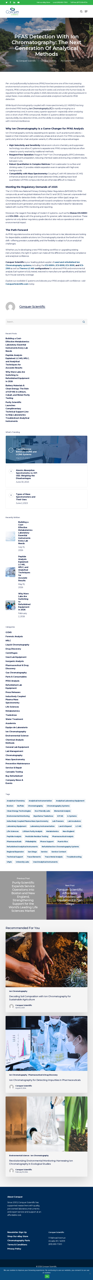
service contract (58, 852)
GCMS (9, 632)
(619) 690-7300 (55, 1244)
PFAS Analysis (12, 681)
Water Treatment (14, 719)
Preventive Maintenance (18, 763)
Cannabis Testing (14, 772)
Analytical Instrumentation (40, 801)
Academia (11, 723)
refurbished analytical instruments (22, 847)
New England (68, 831)
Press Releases (13, 692)
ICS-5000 (60, 265)
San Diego (32, 852)
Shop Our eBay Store (17, 1236)
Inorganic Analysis (15, 661)
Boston (10, 806)
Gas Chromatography (16, 672)
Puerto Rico (63, 841)
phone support (47, 841)
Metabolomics (13, 711)
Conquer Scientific (27, 61)
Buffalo (20, 806)
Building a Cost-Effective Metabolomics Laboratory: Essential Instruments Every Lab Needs (17, 344)
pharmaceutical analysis (62, 836)
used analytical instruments (45, 862)
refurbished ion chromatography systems (60, 847)
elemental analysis (62, 811)
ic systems (72, 816)
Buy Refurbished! (14, 776)
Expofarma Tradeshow (43, 816)
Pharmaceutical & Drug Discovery (17, 667)
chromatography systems (58, 806)
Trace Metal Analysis (54, 857)
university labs (22, 862)
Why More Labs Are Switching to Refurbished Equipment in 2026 (17, 377)
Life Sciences (12, 707)
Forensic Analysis (14, 636)
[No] (90, 1273)
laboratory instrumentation (42, 826)
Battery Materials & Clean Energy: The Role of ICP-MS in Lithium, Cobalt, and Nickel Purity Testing (18, 391)
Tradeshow (11, 715)
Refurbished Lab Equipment (14, 686)
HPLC (8, 640)
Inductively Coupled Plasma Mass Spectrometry (16, 699)
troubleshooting (74, 857)
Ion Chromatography (46, 29)
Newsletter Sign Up (17, 1232)
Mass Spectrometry (15, 759)
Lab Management (14, 751)
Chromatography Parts (18, 1240)
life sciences (13, 831)
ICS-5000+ (50, 265)
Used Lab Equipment (16, 657)
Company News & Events (14, 781)
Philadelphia (30, 841)
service (44, 852)
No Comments (67, 61)
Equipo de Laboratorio (17, 727)
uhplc (9, 862)
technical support (15, 857)
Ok (47, 1276)
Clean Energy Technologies (19, 811)
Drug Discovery (13, 649)
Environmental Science (17, 736)
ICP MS (60, 816)
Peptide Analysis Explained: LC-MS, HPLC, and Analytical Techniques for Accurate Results (17, 361)
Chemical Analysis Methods (15, 741)
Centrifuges (11, 653)
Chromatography (14, 755)
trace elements (34, 857)
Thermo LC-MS (26, 268)
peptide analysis (14, 836)
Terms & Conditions (17, 1244)
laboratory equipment (16, 826)
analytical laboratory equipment (70, 801)
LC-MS (78, 826)
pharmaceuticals (14, 841)
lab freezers (58, 821)
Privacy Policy (14, 1249)
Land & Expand (65, 826)
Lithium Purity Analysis (32, 831)
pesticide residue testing (36, 836)
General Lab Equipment (17, 747)
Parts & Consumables (16, 677)
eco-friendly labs (42, 811)
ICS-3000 (70, 265)
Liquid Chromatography (17, 645)
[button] (86, 11)
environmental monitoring (18, 816)
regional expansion (15, 852)
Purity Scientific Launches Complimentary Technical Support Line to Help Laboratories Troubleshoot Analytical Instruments (17, 411)
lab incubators (74, 821)
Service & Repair (14, 768)
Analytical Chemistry (16, 801)
